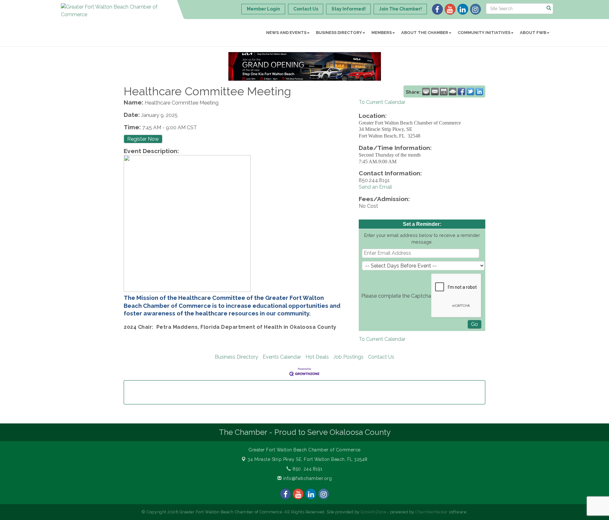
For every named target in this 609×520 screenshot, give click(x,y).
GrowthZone (373, 512)
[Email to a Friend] (435, 91)
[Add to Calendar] (444, 91)
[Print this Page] (426, 91)
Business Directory (339, 32)
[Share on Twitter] (470, 91)
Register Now (143, 139)
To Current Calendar (382, 102)
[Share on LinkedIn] (479, 91)
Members (381, 32)
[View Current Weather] (452, 91)
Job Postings (348, 357)
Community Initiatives (484, 32)
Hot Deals (317, 357)
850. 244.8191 (307, 468)
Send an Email (375, 187)
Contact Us (381, 357)
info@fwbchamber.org (307, 478)
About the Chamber (424, 32)
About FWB (533, 32)
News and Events (286, 32)
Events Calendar (282, 357)
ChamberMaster (431, 512)
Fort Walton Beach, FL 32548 (307, 459)
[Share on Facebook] (461, 91)
